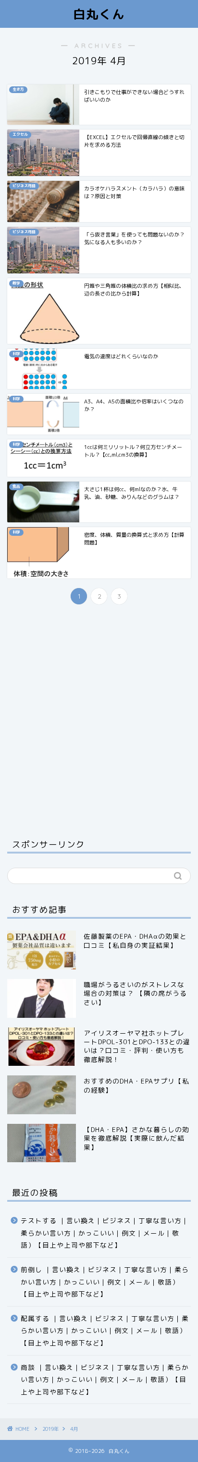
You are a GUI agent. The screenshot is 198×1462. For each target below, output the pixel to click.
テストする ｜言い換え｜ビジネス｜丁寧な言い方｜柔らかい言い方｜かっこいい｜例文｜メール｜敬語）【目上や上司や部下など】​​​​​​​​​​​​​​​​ (105, 1233)
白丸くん (99, 14)
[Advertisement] (99, 720)
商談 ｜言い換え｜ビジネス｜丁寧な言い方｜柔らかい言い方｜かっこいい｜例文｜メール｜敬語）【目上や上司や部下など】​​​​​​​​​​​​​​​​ (105, 1379)
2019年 (50, 1429)
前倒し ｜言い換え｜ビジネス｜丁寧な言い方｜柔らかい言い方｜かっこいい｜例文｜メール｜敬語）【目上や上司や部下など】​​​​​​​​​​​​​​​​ (105, 1281)
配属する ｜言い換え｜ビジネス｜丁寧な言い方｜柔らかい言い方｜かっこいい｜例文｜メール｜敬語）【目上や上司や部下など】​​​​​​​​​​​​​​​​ (105, 1330)
